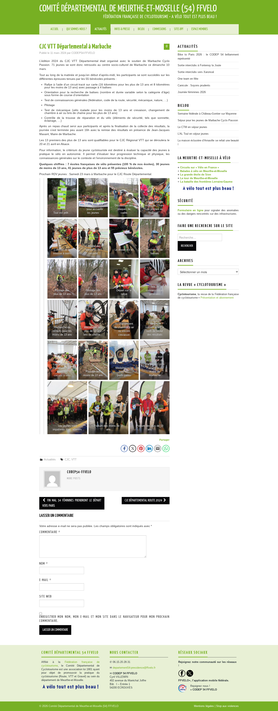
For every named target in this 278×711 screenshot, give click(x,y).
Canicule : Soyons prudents (194, 85)
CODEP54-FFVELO (83, 53)
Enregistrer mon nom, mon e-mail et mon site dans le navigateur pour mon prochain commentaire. (104, 618)
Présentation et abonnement (217, 297)
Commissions (159, 29)
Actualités (100, 29)
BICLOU (141, 29)
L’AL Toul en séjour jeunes (193, 133)
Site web (45, 596)
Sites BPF (178, 29)
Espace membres (199, 29)
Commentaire (49, 532)
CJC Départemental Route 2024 (144, 500)
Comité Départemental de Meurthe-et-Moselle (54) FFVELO (128, 8)
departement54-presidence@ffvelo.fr (134, 667)
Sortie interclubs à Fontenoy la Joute (199, 65)
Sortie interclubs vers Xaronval (196, 72)
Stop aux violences (227, 706)
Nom (43, 563)
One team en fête (188, 78)
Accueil (54, 29)
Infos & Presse (122, 29)
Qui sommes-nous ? (76, 29)
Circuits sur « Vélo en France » (199, 167)
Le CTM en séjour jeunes (192, 127)
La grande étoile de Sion (195, 174)
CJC (67, 459)
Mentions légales (204, 706)
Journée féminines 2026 (192, 92)
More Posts (74, 478)
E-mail (45, 580)
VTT (74, 459)
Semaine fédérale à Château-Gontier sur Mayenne (207, 113)
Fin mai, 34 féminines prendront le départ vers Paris (71, 503)
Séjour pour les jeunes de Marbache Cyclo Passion (208, 120)
